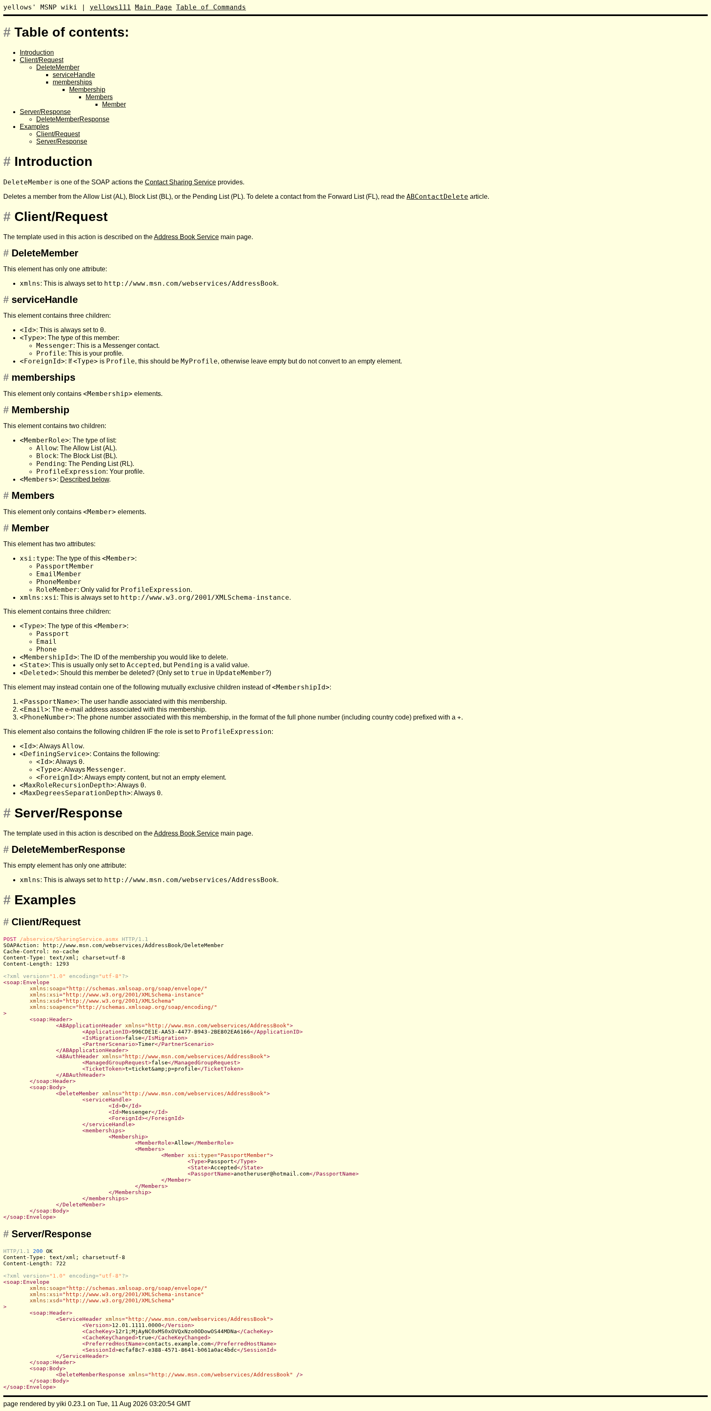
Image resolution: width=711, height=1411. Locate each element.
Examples (34, 126)
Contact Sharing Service (180, 182)
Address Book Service (186, 236)
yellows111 (110, 7)
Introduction (37, 52)
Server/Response (45, 111)
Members (99, 96)
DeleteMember (57, 67)
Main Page (153, 7)
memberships (72, 82)
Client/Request (41, 59)
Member (114, 104)
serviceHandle (74, 74)
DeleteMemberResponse (72, 119)
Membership (87, 89)
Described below (84, 479)
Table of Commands (211, 7)
